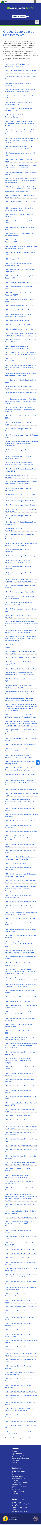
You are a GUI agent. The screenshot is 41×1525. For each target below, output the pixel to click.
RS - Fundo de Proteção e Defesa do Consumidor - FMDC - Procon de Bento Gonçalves (18, 1060)
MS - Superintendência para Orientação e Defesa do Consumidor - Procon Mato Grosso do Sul (21, 624)
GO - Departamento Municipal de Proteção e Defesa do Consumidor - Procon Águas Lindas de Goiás (20, 401)
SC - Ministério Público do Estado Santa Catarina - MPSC (19, 1182)
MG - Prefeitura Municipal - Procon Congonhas (17, 550)
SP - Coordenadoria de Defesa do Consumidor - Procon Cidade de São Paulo (21, 1276)
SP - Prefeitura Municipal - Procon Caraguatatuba (17, 1312)
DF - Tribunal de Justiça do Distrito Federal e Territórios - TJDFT (20, 294)
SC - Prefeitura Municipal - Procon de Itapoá (21, 1217)
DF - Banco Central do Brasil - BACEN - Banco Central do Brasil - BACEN (21, 247)
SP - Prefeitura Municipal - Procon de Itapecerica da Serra (18, 1295)
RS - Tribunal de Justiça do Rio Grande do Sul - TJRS (21, 1068)
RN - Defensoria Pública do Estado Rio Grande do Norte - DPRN (21, 1006)
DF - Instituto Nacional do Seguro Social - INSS (19, 300)
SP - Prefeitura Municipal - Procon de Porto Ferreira (20, 1263)
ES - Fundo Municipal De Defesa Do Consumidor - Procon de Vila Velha (17, 347)
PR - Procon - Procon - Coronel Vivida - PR (20, 918)
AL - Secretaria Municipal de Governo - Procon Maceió (21, 78)
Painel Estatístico (17, 1453)
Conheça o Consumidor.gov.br (21, 1504)
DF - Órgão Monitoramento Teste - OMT (19, 305)
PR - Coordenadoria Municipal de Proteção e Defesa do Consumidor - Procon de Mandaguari (20, 889)
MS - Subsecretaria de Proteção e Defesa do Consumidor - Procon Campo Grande (20, 631)
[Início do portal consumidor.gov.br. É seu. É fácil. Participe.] (20, 7)
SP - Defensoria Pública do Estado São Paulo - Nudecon (21, 1354)
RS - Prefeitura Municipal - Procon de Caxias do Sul (20, 1097)
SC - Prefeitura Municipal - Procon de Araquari (18, 1231)
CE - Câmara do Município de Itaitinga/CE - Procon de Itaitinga (20, 196)
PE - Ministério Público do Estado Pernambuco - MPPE (21, 739)
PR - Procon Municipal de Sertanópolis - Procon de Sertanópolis (19, 896)
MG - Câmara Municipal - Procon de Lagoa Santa (20, 495)
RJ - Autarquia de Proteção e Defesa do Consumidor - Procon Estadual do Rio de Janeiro (19, 944)
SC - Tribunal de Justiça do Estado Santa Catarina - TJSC (19, 1189)
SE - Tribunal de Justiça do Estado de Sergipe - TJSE (21, 1237)
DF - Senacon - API (12, 259)
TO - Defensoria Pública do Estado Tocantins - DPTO (21, 1426)
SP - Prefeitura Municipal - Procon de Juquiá (21, 1253)
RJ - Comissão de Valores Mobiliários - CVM (21, 997)
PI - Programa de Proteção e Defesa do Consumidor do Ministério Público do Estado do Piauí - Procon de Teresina (21, 783)
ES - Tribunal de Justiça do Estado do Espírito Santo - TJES (21, 360)
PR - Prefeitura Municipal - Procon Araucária (21, 789)
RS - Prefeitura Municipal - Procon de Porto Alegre (20, 1121)
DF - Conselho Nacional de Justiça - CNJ (20, 329)
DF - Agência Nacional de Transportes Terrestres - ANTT (18, 241)
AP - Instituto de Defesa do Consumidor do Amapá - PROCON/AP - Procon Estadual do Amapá (20, 123)
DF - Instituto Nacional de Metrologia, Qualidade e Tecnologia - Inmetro (18, 315)
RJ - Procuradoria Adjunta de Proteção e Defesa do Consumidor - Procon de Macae (19, 951)
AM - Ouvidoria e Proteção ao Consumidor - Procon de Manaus (20, 116)
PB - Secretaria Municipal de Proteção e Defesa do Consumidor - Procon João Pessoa (20, 716)
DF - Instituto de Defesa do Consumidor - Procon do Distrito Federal (19, 209)
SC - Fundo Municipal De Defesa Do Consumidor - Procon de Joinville (17, 1176)
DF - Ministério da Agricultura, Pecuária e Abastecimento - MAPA (19, 264)
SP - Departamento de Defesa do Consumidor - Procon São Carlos (21, 1288)
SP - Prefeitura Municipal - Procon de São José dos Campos (21, 1397)
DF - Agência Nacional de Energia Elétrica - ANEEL (20, 222)
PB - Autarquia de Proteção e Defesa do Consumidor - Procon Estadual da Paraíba (19, 699)
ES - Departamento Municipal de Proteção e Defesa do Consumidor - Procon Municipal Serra (20, 367)
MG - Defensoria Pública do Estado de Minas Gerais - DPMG (20, 523)
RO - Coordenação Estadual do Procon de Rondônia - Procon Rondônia (19, 1038)
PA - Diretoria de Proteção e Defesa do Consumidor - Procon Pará (18, 686)
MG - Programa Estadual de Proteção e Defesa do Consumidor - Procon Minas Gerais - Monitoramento (21, 443)
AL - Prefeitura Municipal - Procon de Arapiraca (18, 84)
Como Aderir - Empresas (19, 1457)
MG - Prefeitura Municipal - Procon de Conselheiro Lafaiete (18, 457)
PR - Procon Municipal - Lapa (16, 863)
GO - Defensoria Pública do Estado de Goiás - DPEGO (21, 381)
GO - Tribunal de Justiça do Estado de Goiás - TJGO (21, 394)
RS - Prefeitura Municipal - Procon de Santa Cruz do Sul (20, 1053)
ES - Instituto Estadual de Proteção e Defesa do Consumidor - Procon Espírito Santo (20, 334)
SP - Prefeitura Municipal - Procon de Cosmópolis (18, 1386)
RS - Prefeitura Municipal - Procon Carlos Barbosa (19, 1081)
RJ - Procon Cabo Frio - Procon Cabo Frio (20, 1001)
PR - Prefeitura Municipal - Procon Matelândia (21, 831)
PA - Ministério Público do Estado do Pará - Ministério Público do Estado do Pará (20, 693)
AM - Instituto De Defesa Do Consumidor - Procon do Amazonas (19, 103)
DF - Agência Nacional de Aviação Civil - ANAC (19, 287)
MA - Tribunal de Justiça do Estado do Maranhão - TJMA (18, 423)
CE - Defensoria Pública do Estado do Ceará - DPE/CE (21, 173)
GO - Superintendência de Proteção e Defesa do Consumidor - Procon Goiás (21, 374)
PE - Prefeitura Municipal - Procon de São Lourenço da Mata (19, 762)
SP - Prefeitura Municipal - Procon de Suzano (21, 1330)
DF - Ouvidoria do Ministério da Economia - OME (20, 228)
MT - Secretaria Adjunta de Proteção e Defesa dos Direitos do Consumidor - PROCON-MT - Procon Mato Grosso (21, 638)
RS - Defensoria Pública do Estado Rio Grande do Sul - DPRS (21, 1104)
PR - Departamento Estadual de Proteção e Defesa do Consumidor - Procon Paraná (20, 907)
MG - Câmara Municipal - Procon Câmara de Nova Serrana (20, 510)
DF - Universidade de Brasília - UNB (18, 325)
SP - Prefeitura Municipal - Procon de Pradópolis (18, 1416)
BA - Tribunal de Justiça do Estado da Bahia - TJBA (20, 154)
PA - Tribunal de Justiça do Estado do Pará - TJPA (20, 680)
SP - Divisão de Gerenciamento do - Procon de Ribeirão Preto (21, 1269)
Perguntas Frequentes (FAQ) (20, 1511)
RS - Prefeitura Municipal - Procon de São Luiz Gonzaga (21, 1151)
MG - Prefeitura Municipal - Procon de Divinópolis (18, 517)
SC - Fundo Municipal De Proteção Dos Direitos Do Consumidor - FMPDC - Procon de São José (20, 1224)
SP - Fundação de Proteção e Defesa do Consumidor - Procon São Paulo (19, 1409)
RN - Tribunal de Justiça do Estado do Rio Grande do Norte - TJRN (19, 1013)
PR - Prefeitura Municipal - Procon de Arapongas (18, 826)
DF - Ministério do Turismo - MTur (17, 320)
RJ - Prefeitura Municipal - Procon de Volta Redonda (20, 991)
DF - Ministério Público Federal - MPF (18, 310)
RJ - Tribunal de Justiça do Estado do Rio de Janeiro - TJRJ (20, 930)
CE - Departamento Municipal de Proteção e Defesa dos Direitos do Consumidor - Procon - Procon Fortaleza (20, 180)
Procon (15, 1438)
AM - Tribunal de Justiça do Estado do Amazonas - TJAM (18, 109)
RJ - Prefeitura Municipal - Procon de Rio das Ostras (20, 958)
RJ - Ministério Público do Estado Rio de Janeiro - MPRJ (19, 964)
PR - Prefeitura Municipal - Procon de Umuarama (18, 868)
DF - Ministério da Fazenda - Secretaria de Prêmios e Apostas (20, 234)
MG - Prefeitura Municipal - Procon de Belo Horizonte (20, 587)
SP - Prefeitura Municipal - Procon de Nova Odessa (20, 1403)
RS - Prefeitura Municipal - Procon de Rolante (21, 1145)
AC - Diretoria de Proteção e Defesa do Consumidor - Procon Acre (18, 65)
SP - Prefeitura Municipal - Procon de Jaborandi (18, 1367)
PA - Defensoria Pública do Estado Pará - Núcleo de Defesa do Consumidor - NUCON (19, 674)
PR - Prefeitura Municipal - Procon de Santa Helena (20, 845)
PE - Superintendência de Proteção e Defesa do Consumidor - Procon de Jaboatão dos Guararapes (20, 732)
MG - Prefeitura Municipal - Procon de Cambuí (18, 574)
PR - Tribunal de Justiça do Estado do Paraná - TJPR (21, 794)
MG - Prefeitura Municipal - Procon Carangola (21, 556)
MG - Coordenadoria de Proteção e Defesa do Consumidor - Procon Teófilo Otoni (21, 544)
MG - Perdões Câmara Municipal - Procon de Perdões (20, 476)
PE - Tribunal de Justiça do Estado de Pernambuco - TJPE (18, 750)
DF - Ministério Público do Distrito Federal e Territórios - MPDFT (20, 270)
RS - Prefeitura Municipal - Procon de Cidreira (21, 1086)
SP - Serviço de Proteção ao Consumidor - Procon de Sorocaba (20, 1373)
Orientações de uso (17, 1506)
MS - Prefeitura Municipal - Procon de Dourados (18, 616)
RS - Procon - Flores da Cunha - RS (18, 1115)
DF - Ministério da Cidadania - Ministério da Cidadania (20, 215)
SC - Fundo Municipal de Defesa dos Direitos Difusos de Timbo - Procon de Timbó (20, 1163)
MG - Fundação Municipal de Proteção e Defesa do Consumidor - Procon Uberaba (19, 463)
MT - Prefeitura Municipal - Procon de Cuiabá (21, 657)
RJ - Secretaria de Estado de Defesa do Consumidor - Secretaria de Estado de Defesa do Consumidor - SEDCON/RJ (20, 971)
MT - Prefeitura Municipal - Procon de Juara (21, 668)
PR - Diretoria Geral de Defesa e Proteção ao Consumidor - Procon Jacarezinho (20, 858)
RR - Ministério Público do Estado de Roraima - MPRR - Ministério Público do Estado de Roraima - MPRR (21, 1046)
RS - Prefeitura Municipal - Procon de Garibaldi (18, 1091)
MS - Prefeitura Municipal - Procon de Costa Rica (20, 610)
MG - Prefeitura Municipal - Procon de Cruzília (18, 430)
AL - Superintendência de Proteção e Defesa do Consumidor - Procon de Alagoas (20, 90)
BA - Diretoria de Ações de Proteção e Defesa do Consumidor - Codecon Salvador (21, 167)
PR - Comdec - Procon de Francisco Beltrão (21, 821)
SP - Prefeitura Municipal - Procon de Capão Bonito (20, 1282)
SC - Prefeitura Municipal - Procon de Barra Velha (20, 1206)
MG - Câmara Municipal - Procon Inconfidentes (16, 529)
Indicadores (15, 1451)
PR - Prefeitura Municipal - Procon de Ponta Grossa (20, 809)
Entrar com (19, 16)
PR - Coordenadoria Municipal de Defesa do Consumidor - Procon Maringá (20, 875)
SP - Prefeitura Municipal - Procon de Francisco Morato (18, 1335)
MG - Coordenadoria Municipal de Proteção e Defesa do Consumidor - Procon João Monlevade (21, 537)
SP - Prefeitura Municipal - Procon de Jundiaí (21, 1421)
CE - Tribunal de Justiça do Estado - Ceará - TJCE (20, 203)
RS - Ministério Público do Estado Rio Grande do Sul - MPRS (21, 1127)
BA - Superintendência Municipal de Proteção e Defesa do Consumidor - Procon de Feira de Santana (21, 140)
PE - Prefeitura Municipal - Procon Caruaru (20, 744)
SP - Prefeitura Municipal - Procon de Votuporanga (18, 1348)
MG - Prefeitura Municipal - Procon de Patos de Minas (21, 436)
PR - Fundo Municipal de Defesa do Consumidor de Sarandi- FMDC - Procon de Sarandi (19, 802)
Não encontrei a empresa (19, 1455)
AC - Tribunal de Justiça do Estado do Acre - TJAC (20, 71)
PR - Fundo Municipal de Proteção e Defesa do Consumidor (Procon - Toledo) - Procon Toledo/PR (21, 838)
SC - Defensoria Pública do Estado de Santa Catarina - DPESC (20, 1212)
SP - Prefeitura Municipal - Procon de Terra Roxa (20, 1301)
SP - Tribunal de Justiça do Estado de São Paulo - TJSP (19, 1244)
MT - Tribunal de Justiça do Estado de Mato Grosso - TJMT (20, 663)
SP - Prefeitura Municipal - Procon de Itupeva (21, 1391)
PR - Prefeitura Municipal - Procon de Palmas (21, 901)
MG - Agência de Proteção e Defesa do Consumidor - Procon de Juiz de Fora (18, 561)
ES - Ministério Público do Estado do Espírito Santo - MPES (20, 341)
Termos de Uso (16, 1502)
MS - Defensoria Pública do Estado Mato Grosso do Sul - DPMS (19, 603)
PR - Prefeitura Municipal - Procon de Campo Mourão (20, 852)
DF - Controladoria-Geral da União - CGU (20, 282)
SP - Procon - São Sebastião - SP (17, 1258)
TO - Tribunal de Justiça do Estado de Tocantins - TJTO (18, 1433)
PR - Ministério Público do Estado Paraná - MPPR (20, 881)
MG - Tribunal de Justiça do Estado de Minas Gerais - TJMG (20, 470)
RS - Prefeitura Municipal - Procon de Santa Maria (20, 1110)
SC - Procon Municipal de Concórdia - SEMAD (18, 1170)
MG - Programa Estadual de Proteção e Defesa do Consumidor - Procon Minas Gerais (21, 580)
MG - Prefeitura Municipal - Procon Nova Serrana (19, 451)
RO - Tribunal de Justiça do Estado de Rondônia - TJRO (18, 1025)
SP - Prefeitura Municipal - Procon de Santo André (20, 1318)
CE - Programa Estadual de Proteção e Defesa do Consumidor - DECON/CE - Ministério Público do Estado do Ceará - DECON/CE (21, 189)
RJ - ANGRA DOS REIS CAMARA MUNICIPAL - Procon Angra (21, 936)
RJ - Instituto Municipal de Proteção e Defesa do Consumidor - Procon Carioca (20, 985)
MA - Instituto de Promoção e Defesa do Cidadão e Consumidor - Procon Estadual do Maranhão (20, 409)
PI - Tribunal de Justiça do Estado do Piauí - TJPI (20, 775)
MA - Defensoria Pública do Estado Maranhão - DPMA (21, 417)
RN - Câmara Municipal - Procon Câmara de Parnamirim (20, 1019)
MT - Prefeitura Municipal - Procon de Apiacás (18, 646)
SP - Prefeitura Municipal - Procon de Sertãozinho (18, 1324)
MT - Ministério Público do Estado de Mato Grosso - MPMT (20, 652)
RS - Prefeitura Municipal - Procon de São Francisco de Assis (19, 1134)
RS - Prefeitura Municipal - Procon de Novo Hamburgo (20, 1074)
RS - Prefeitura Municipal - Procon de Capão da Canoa (20, 1157)
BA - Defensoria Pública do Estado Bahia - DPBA (19, 160)
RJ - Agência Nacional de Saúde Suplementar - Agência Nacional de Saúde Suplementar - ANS (21, 979)
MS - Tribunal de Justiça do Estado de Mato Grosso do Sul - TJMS (20, 597)
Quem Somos (16, 1490)
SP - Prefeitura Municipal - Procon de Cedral (21, 1249)
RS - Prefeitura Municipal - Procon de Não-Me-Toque (21, 1140)
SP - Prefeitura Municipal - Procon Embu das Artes (20, 1361)
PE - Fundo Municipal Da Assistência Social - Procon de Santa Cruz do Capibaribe (20, 769)
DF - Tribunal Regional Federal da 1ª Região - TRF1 (21, 253)
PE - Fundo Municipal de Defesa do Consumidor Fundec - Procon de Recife (18, 756)
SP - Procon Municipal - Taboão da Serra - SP (21, 1306)
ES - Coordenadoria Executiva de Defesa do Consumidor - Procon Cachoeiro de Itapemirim (20, 353)
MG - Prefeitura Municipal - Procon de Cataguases (18, 567)
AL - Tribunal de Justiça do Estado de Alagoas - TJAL (21, 97)
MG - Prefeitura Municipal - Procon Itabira (20, 592)
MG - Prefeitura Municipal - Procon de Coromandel (18, 489)
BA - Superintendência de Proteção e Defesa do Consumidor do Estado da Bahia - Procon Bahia (20, 132)
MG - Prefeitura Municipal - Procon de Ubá (20, 505)
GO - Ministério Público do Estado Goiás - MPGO (19, 387)
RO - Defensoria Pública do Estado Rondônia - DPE (21, 1032)
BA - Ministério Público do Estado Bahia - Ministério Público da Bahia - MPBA (19, 147)
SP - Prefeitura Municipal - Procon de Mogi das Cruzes (21, 1341)
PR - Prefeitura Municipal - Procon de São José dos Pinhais (21, 815)
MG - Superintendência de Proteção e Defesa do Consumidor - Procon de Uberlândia (21, 483)
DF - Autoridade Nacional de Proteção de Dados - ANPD (19, 277)
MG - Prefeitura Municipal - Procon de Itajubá (21, 501)
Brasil (4, 2)
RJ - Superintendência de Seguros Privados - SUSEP (20, 924)
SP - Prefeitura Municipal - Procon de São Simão (19, 1380)
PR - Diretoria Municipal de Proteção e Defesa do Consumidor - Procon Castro (21, 913)
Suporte (14, 1462)
